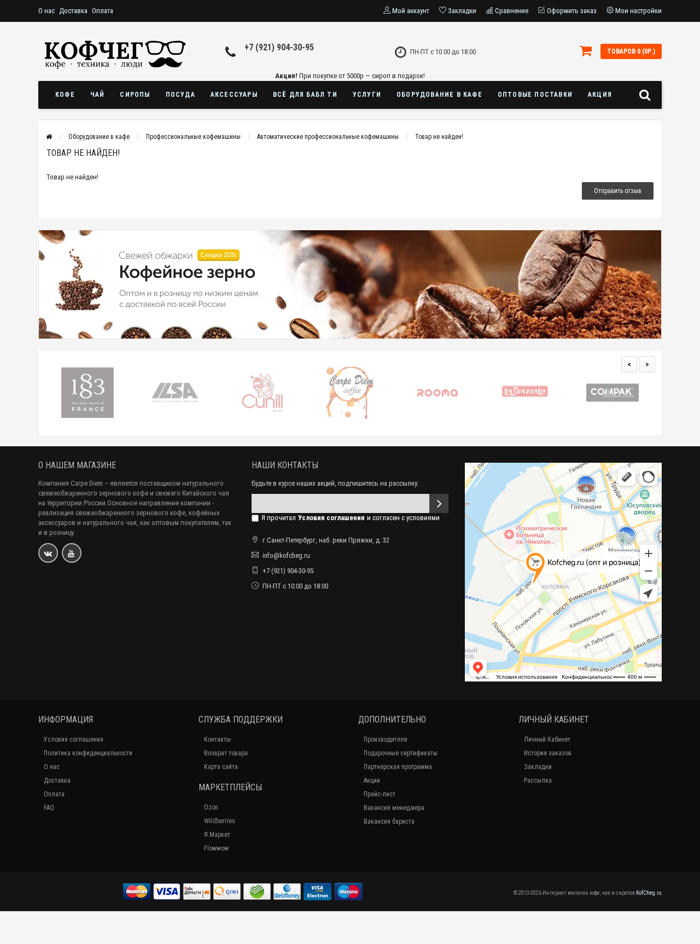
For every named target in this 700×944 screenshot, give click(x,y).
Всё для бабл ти (305, 94)
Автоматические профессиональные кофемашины (328, 137)
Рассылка (538, 780)
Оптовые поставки (535, 94)
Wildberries (219, 821)
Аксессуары (234, 94)
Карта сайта (221, 767)
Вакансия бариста (389, 821)
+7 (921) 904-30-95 (279, 47)
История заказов (547, 753)
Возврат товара (226, 753)
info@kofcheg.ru (286, 555)
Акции (372, 780)
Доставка (73, 11)
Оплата (102, 11)
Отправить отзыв (617, 191)
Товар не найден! (439, 137)
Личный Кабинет (547, 739)
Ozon (211, 807)
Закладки (538, 767)
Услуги (367, 94)
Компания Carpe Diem (70, 483)
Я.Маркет (217, 834)
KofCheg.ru (649, 893)
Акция (600, 94)
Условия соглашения (73, 739)
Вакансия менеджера (394, 808)
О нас (46, 11)
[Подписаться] (438, 503)
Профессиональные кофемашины (193, 137)
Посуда (180, 94)
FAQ (49, 808)
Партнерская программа (398, 767)
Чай (97, 94)
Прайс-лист (379, 794)
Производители (385, 739)
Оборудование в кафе (439, 94)
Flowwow (216, 848)
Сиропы (135, 94)
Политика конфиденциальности (88, 753)
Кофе (65, 94)
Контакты (217, 739)
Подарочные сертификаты (401, 753)
